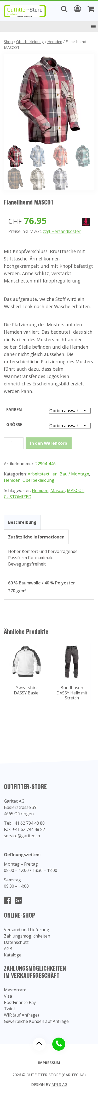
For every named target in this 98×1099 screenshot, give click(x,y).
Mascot (57, 490)
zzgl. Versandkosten (62, 231)
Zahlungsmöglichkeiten (27, 936)
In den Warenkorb (48, 443)
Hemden (54, 41)
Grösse (14, 424)
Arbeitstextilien (42, 474)
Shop (8, 41)
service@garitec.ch (22, 836)
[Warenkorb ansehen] (91, 8)
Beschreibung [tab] (22, 522)
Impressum (49, 1062)
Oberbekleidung (30, 41)
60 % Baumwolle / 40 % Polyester (41, 583)
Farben (14, 409)
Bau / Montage (74, 474)
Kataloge (12, 955)
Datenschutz (16, 942)
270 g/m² (17, 591)
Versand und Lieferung (26, 930)
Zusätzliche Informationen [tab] (36, 537)
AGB (8, 948)
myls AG (59, 1084)
